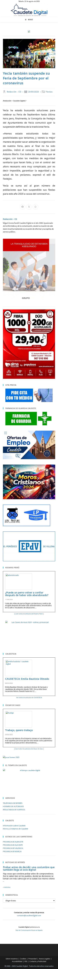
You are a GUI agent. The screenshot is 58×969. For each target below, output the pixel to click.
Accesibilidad (17, 961)
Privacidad (32, 959)
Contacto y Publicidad (37, 961)
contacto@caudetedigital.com (29, 915)
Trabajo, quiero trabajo (19, 730)
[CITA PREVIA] (29, 395)
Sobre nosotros (12, 959)
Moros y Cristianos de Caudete (15, 828)
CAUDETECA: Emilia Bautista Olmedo (27, 678)
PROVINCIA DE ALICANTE (13, 845)
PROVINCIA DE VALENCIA (13, 848)
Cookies (23, 959)
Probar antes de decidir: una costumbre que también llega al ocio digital (29, 868)
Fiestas (49, 91)
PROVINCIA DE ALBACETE (13, 841)
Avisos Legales (44, 959)
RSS (26, 961)
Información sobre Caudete (14, 825)
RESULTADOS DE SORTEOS (14, 809)
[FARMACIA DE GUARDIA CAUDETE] (29, 418)
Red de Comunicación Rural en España (29, 930)
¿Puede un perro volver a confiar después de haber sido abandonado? (26, 594)
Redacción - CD (14, 91)
